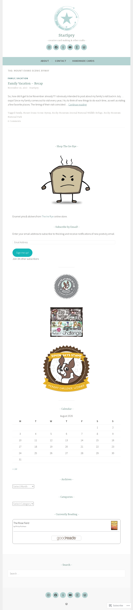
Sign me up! (22, 252)
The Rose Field (21, 523)
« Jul (14, 468)
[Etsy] (77, 47)
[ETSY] (77, 595)
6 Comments (14, 121)
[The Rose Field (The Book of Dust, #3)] (114, 529)
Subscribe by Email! (66, 227)
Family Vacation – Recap (25, 83)
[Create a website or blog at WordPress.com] (66, 604)
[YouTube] (70, 47)
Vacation (22, 78)
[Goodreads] (63, 47)
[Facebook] (56, 47)
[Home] (84, 47)
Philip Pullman (20, 526)
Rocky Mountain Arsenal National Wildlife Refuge (77, 113)
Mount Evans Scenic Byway (37, 113)
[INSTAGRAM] (48, 595)
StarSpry (67, 35)
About (45, 60)
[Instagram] (49, 47)
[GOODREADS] (63, 595)
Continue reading (77, 104)
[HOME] (84, 595)
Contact (60, 60)
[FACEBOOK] (55, 595)
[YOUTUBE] (70, 595)
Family (11, 78)
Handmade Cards (83, 60)
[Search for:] (66, 573)
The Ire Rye (48, 216)
